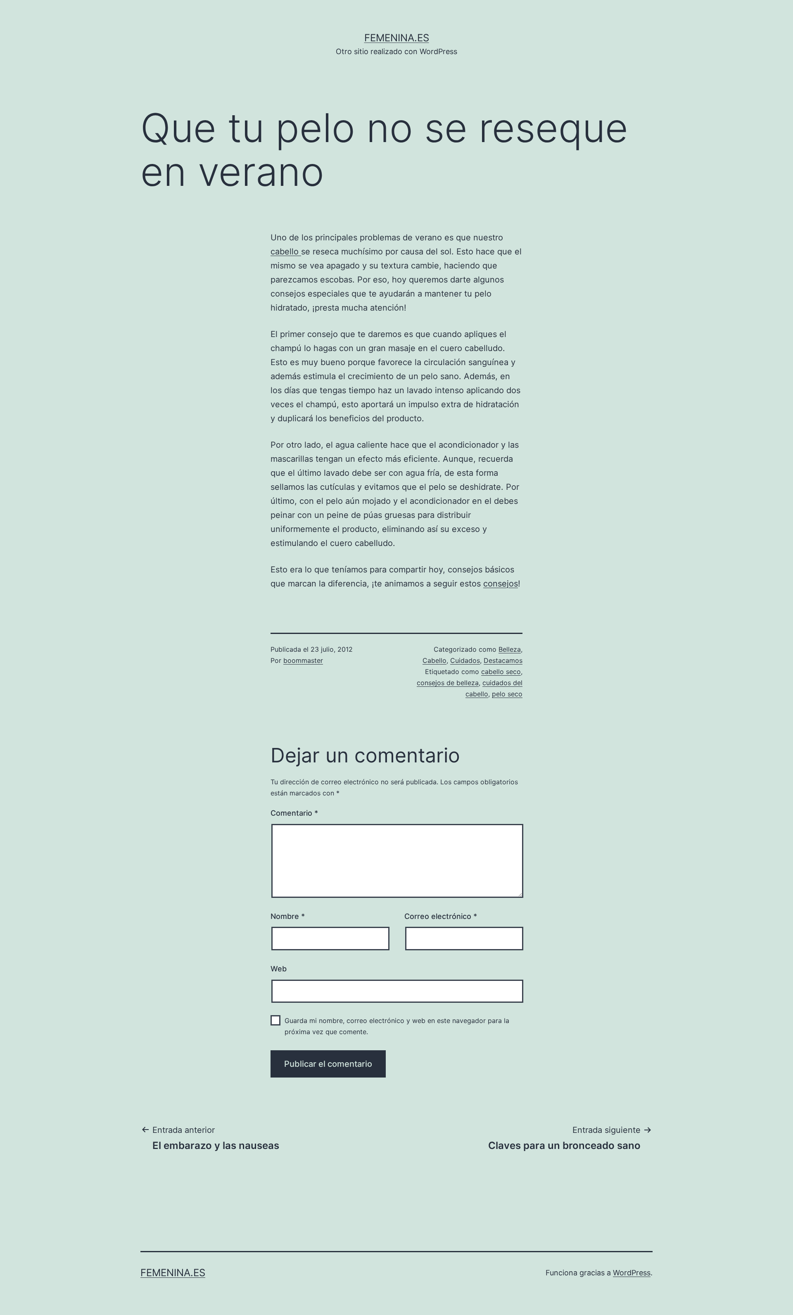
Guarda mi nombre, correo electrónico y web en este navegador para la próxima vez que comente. (397, 1026)
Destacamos (503, 660)
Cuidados (465, 660)
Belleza (510, 649)
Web (279, 968)
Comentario (294, 813)
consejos (500, 584)
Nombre (288, 916)
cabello (286, 251)
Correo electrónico (440, 916)
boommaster (303, 660)
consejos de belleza (448, 683)
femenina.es (396, 38)
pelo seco (507, 694)
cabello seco (501, 671)
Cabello (434, 660)
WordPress (632, 1272)
